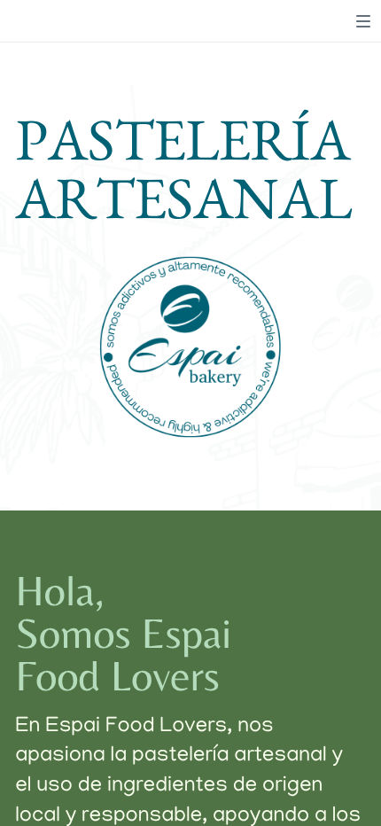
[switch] (363, 21)
